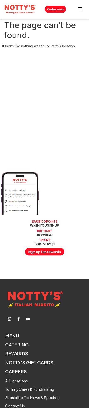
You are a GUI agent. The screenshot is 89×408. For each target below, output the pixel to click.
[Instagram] (9, 319)
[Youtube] (28, 319)
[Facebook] (19, 319)
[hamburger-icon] (80, 9)
